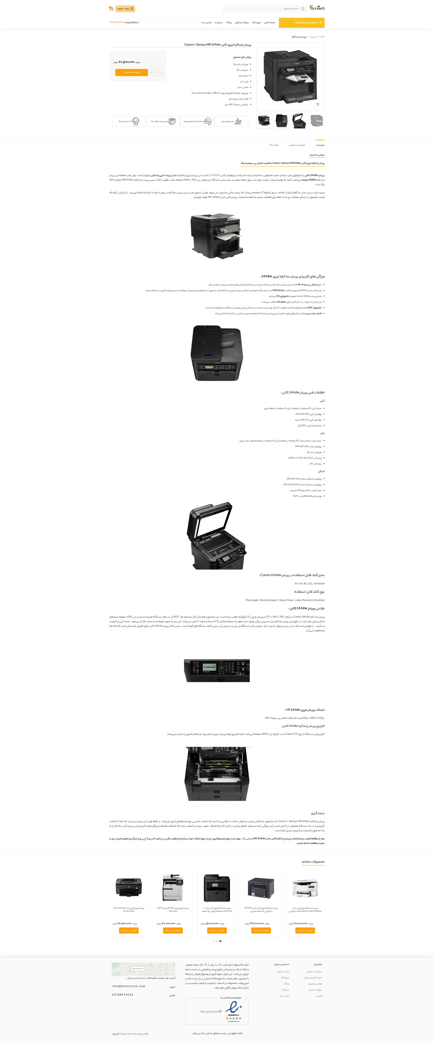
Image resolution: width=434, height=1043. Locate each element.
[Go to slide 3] (213, 942)
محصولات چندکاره (304, 302)
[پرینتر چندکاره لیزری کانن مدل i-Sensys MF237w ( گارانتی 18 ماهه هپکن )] (217, 888)
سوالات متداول (315, 990)
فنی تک (246, 839)
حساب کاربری (283, 972)
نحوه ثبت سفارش (314, 972)
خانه (322, 37)
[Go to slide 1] (220, 942)
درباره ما (285, 990)
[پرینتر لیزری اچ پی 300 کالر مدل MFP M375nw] (173, 888)
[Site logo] (317, 9)
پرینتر (313, 37)
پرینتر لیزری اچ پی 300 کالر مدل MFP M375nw (173, 909)
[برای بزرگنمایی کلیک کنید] (318, 104)
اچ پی (144, 839)
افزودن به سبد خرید (132, 72)
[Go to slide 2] (217, 942)
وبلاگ (286, 984)
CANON (214, 175)
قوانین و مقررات (315, 984)
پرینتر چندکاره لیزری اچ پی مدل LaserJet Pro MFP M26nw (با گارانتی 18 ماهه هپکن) (305, 911)
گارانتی (319, 996)
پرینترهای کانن (158, 839)
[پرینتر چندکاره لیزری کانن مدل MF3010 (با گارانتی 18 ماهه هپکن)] (261, 888)
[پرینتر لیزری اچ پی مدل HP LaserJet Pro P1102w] (129, 888)
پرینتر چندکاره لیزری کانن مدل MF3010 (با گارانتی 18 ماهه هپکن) (261, 909)
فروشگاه (285, 978)
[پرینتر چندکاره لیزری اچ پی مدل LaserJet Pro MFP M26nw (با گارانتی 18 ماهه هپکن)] (305, 888)
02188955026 (116, 23)
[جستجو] (303, 9)
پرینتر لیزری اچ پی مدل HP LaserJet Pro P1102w (129, 909)
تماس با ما (284, 996)
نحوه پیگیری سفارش (312, 978)
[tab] (320, 143)
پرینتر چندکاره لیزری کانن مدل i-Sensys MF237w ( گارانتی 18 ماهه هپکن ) (217, 911)
